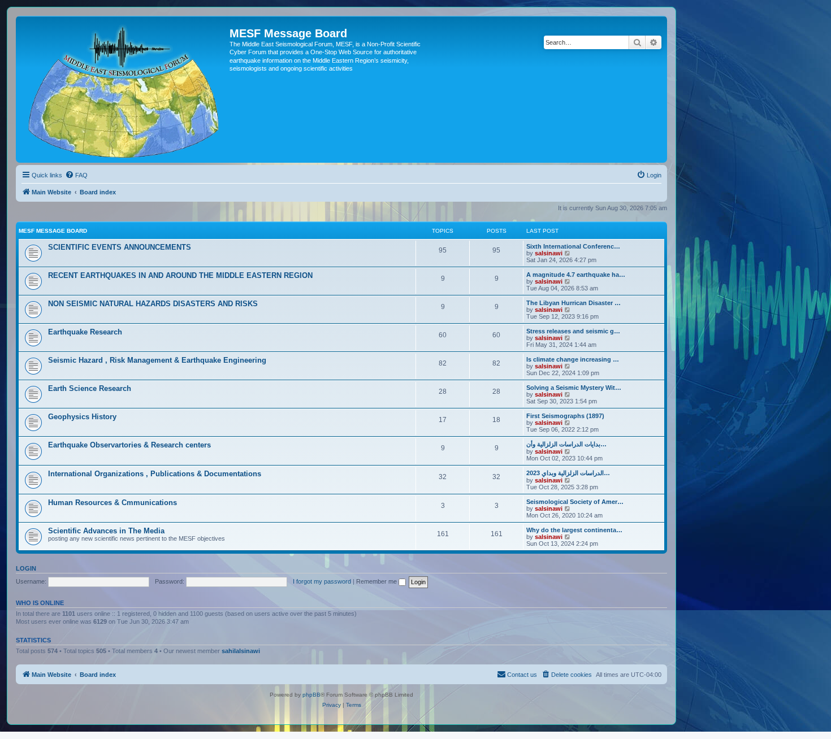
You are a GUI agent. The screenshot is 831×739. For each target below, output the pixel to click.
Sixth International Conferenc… (573, 246)
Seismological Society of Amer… (575, 501)
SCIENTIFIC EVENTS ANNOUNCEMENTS (119, 247)
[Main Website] (124, 89)
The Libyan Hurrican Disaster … (573, 302)
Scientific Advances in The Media (106, 531)
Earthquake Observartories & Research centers (129, 445)
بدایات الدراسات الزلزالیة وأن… (566, 444)
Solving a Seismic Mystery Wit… (573, 387)
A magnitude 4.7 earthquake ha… (575, 274)
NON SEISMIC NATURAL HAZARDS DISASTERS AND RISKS (153, 303)
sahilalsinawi (241, 650)
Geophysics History (82, 416)
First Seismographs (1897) (565, 415)
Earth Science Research (89, 388)
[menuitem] (76, 175)
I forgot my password (322, 581)
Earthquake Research (85, 332)
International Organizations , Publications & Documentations (154, 474)
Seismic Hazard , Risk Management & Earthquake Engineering (157, 360)
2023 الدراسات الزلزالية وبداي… (568, 473)
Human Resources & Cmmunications (112, 502)
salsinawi (548, 253)
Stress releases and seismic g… (573, 331)
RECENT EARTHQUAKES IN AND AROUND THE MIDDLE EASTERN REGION (180, 275)
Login (26, 568)
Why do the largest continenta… (574, 530)
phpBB (311, 695)
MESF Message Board (53, 231)
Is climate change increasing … (572, 359)
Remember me (377, 581)
